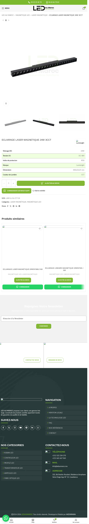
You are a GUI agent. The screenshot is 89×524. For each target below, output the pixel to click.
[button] (16, 191)
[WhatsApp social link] (38, 427)
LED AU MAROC (8, 15)
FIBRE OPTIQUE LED (12, 478)
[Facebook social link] (7, 206)
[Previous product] (3, 20)
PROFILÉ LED (9, 463)
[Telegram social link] (19, 206)
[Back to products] (6, 20)
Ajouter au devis (52, 183)
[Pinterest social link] (13, 206)
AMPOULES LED (10, 473)
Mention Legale (56, 413)
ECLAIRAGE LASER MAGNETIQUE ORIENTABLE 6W (23, 269)
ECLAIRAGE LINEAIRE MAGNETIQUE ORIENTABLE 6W (64, 269)
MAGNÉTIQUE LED (23, 15)
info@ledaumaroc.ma (59, 466)
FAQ (50, 423)
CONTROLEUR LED (11, 458)
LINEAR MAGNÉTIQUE (72, 274)
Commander (24, 287)
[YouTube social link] (20, 427)
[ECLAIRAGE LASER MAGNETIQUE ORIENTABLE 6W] (22, 245)
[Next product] (8, 20)
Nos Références (56, 428)
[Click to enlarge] (6, 103)
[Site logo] (43, 8)
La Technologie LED (57, 418)
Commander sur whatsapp (18, 191)
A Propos (53, 407)
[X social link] (10, 206)
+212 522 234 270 (59, 455)
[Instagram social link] (15, 427)
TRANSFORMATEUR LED (13, 468)
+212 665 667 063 (59, 458)
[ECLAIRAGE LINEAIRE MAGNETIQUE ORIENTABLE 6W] (64, 245)
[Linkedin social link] (16, 206)
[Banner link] (66, 355)
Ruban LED (8, 453)
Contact (52, 433)
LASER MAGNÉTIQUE (40, 15)
